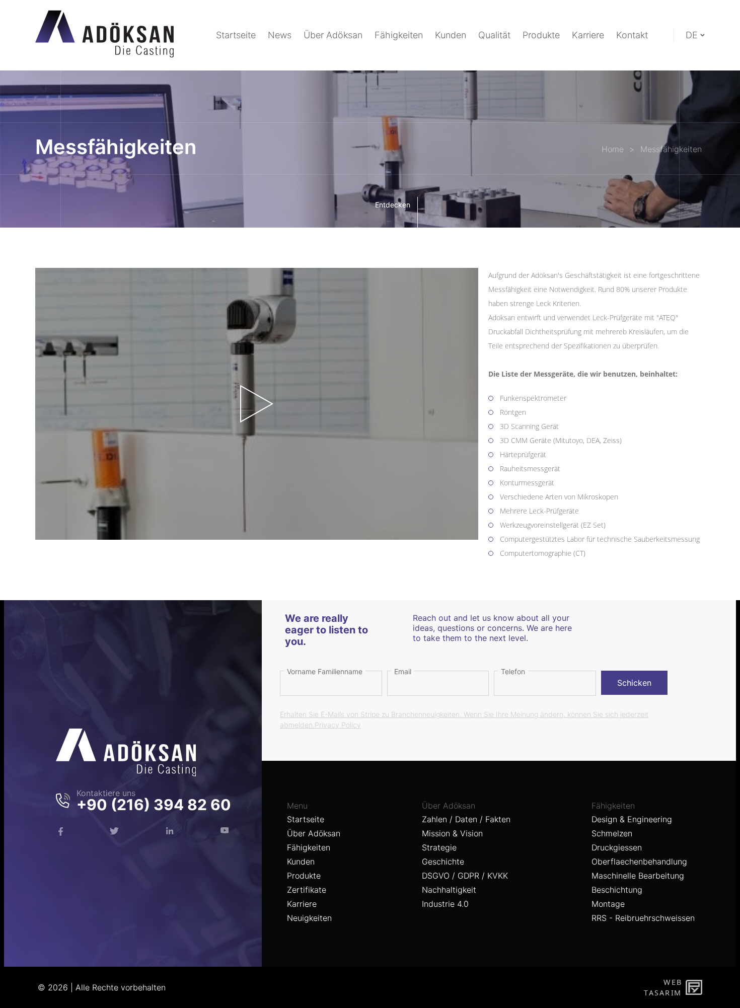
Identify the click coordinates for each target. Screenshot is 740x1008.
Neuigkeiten (309, 918)
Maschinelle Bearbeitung (637, 876)
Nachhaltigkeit (449, 890)
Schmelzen (611, 833)
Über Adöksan (313, 833)
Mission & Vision (452, 833)
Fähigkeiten (308, 847)
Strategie (439, 847)
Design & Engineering (631, 819)
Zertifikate (306, 890)
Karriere (302, 904)
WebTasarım (662, 987)
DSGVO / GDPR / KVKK (465, 876)
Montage (608, 904)
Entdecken (392, 204)
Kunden (301, 861)
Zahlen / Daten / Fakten (466, 819)
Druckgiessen (616, 847)
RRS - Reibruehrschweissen (643, 918)
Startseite (305, 819)
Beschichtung (616, 890)
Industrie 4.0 (445, 904)
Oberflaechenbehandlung (639, 861)
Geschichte (443, 861)
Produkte (304, 876)
